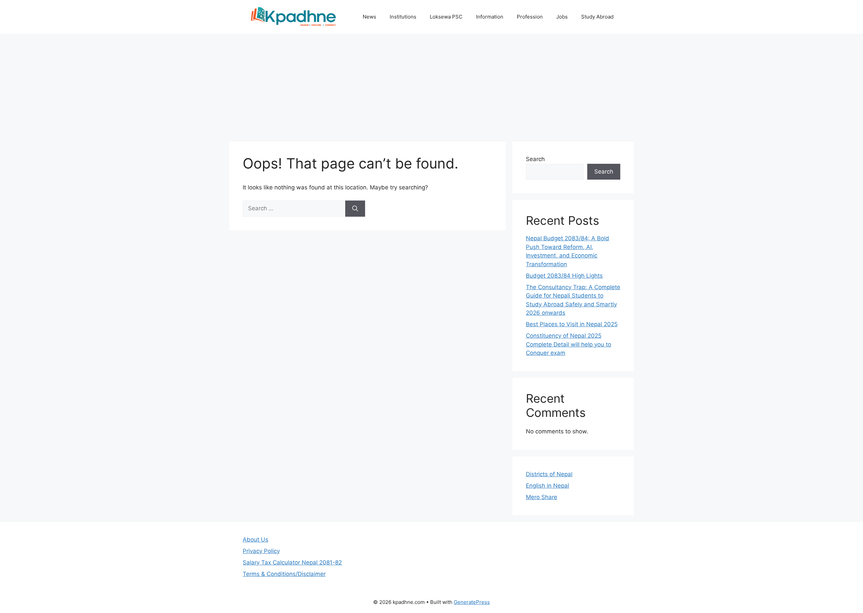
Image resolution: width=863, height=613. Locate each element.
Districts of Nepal (549, 474)
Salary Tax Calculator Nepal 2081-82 (292, 562)
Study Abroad (597, 16)
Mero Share (541, 497)
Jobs (562, 16)
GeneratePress (472, 602)
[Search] (355, 209)
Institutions (403, 16)
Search (535, 159)
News (369, 16)
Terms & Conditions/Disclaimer (284, 574)
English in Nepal (547, 485)
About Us (255, 539)
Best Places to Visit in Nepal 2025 (572, 324)
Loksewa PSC (446, 16)
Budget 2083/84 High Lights (564, 275)
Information (489, 16)
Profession (530, 16)
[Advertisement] (431, 84)
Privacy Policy (261, 551)
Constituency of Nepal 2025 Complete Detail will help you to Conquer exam (568, 344)
